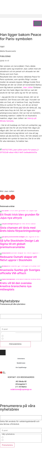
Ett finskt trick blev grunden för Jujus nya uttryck (19, 216)
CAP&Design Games (12, 339)
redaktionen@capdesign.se (21, 389)
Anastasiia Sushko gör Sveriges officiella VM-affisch (20, 271)
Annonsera (21, 358)
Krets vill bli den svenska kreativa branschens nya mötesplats (16, 286)
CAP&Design (9, 336)
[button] (21, 16)
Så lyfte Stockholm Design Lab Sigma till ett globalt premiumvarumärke (19, 244)
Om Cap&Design (21, 367)
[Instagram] (3, 352)
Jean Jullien (28, 87)
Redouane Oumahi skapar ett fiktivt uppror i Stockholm (18, 258)
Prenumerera (15, 344)
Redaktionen (21, 363)
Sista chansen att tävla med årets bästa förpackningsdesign (20, 229)
